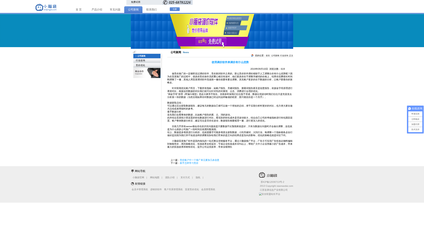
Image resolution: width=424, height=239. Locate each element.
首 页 (79, 9)
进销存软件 (156, 189)
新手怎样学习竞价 (189, 163)
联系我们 (151, 9)
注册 (175, 9)
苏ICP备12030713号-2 (272, 182)
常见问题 (115, 9)
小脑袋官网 (138, 177)
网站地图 (154, 177)
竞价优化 (140, 65)
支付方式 (185, 177)
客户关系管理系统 (173, 189)
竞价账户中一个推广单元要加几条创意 (199, 160)
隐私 (198, 177)
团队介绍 (170, 177)
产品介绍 (97, 9)
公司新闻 (133, 9)
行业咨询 (140, 60)
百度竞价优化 (192, 189)
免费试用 (135, 2)
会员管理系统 (208, 189)
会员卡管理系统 (140, 189)
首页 (268, 55)
